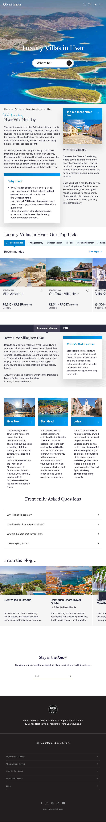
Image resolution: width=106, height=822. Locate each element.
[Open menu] (101, 4)
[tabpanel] (53, 284)
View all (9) (94, 252)
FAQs (66, 328)
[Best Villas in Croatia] (23, 596)
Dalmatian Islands (34, 109)
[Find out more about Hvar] (82, 126)
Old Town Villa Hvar (64, 294)
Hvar (49, 109)
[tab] (14, 243)
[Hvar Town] (19, 443)
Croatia (18, 109)
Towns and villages (47, 328)
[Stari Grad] (53, 438)
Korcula (16, 381)
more (28, 381)
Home (7, 109)
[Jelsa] (86, 438)
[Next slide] (44, 272)
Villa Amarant (13, 294)
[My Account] (95, 4)
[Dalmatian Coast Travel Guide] (69, 596)
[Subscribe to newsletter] (70, 675)
